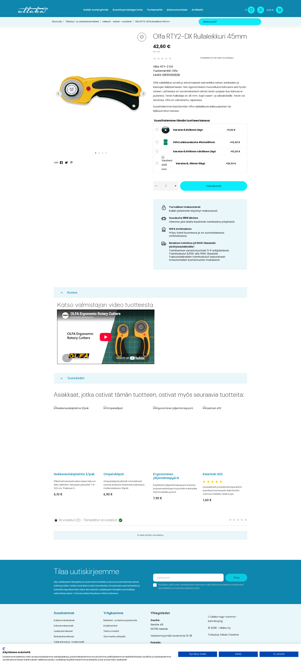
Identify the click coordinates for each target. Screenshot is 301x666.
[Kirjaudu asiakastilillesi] (260, 9)
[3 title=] (212, 482)
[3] (162, 58)
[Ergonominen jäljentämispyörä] (193, 418)
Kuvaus (68, 292)
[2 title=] (208, 482)
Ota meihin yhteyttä (114, 636)
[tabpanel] (101, 93)
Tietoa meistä (111, 631)
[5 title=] (221, 482)
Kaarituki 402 (213, 474)
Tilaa (236, 578)
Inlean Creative (229, 634)
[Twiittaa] (66, 162)
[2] (158, 58)
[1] (154, 58)
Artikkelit (197, 9)
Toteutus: (214, 634)
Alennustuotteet (177, 9)
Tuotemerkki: (162, 71)
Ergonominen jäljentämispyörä (166, 476)
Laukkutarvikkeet (63, 631)
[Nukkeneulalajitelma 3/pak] (93, 418)
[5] (170, 58)
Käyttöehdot (110, 625)
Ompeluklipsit (113, 474)
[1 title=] (204, 482)
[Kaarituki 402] (242, 418)
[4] (166, 58)
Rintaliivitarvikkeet (64, 636)
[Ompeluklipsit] (143, 418)
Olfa (174, 71)
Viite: (156, 67)
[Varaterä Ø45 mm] (165, 129)
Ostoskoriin (213, 186)
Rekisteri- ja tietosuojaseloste (120, 620)
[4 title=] (216, 482)
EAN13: (157, 75)
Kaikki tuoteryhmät (95, 9)
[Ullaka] (33, 10)
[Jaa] (61, 162)
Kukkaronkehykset (64, 620)
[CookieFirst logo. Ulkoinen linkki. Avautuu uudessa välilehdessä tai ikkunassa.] (4, 648)
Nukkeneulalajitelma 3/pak (74, 474)
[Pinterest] (71, 162)
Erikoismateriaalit (63, 625)
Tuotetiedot (72, 378)
